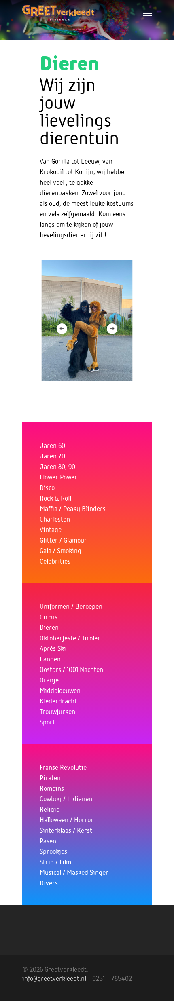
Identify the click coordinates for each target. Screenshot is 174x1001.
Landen (50, 658)
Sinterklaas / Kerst (66, 830)
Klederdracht (58, 700)
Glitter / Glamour (63, 539)
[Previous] (62, 328)
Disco (47, 487)
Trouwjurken (57, 711)
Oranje (49, 679)
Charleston (55, 518)
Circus (48, 616)
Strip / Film (55, 861)
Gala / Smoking (60, 550)
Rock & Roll (55, 497)
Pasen (48, 840)
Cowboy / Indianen (66, 798)
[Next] (112, 328)
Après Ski (53, 648)
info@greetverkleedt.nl (54, 978)
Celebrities (55, 560)
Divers (49, 882)
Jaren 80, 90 (57, 466)
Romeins (52, 787)
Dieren (49, 627)
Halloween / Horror (66, 819)
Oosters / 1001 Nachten (71, 669)
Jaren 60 (52, 445)
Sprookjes (53, 851)
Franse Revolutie (63, 766)
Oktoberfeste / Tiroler (70, 637)
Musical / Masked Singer (74, 872)
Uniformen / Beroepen (71, 606)
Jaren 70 (52, 455)
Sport (47, 721)
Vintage (51, 529)
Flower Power (58, 476)
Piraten (50, 777)
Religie (49, 809)
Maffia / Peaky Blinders (73, 508)
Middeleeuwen (60, 690)
